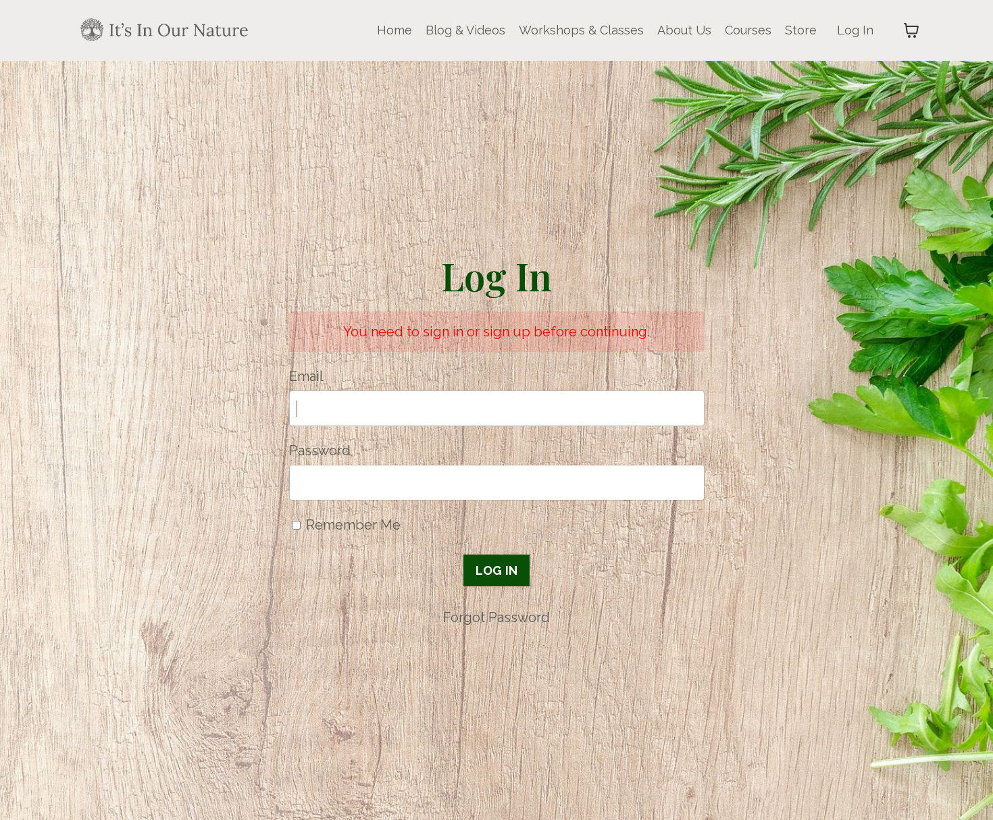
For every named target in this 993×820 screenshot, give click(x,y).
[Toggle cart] (911, 30)
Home (394, 30)
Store (801, 30)
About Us (684, 30)
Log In (855, 30)
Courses (748, 30)
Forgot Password (496, 617)
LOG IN (497, 570)
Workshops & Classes (581, 30)
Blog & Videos (465, 30)
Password (320, 450)
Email (306, 376)
